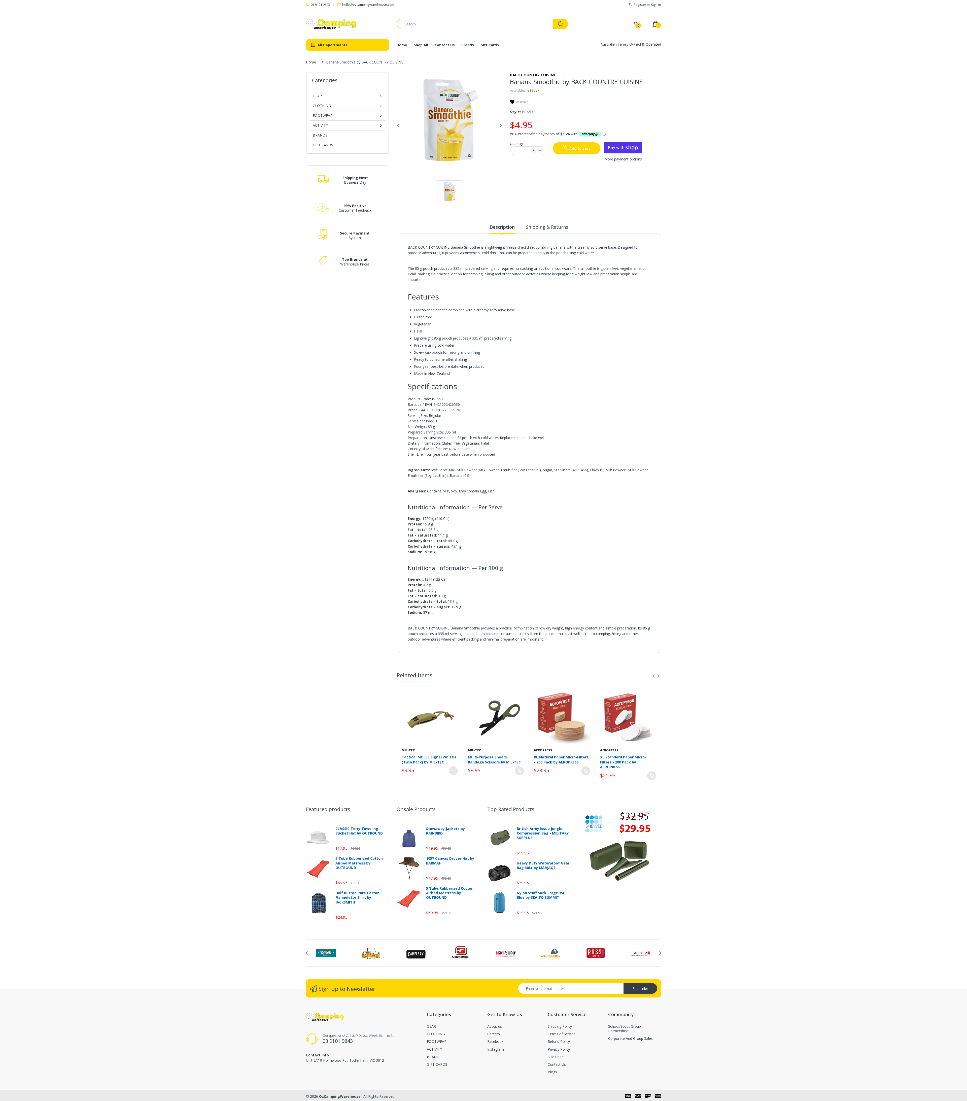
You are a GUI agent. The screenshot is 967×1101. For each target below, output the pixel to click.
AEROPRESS (543, 750)
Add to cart (579, 148)
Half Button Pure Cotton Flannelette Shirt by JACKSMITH (357, 897)
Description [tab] (502, 227)
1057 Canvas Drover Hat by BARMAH (450, 860)
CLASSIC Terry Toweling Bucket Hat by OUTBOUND (359, 831)
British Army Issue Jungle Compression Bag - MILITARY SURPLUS (543, 833)
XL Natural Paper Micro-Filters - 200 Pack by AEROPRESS (561, 759)
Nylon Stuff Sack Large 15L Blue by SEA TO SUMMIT (541, 895)
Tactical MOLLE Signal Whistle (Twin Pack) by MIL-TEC (429, 759)
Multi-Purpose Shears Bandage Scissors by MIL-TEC (494, 759)
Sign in (656, 4)
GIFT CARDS (323, 145)
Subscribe (640, 988)
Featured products (328, 809)
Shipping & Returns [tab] (547, 227)
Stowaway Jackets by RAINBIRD (445, 831)
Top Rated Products (510, 809)
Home (311, 62)
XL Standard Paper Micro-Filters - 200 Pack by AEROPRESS (623, 762)
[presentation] (653, 676)
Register (640, 4)
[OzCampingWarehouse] (347, 23)
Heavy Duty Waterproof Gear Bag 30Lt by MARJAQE (543, 865)
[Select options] (453, 770)
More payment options (623, 159)
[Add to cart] (519, 770)
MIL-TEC (408, 750)
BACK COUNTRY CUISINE (533, 74)
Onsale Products (416, 809)
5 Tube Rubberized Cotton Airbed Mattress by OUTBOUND (359, 863)
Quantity (516, 143)
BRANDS (320, 135)
